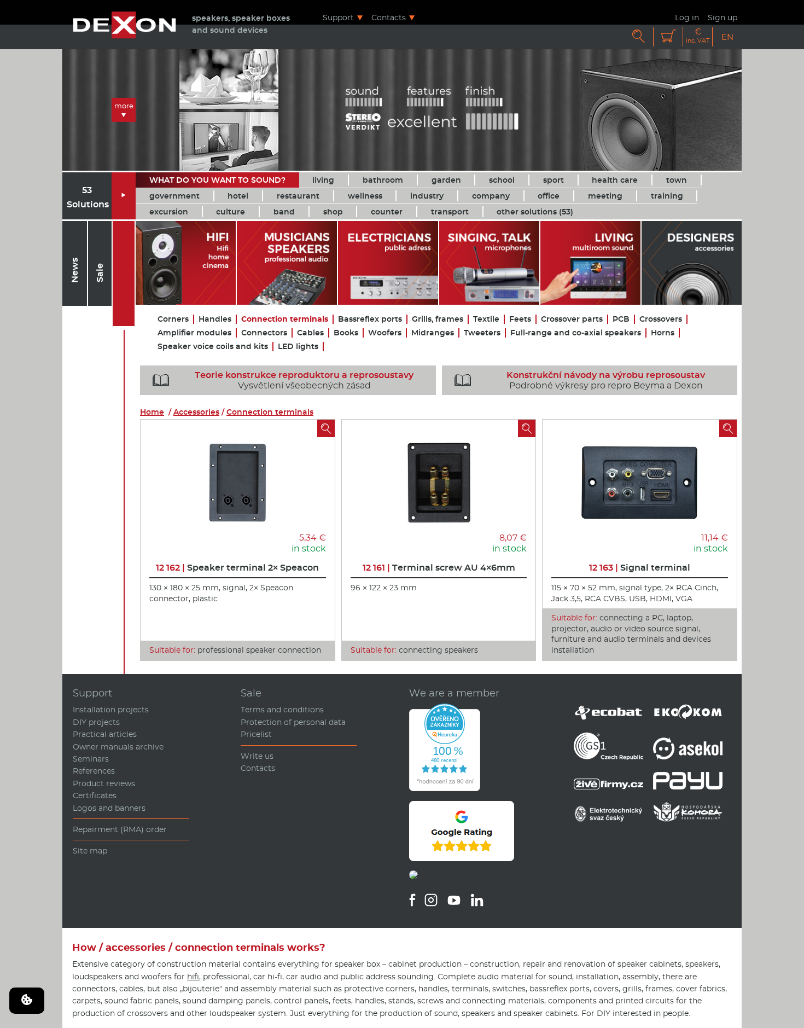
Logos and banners (109, 808)
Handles (215, 319)
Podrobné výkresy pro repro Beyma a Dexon (580, 380)
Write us (257, 756)
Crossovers (660, 319)
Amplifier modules (194, 333)
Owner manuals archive (118, 747)
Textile (486, 319)
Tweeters (482, 333)
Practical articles (105, 734)
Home (152, 412)
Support (338, 17)
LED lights (298, 346)
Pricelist (256, 734)
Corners (173, 319)
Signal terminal (639, 567)
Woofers (384, 333)
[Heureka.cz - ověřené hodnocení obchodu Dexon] (444, 788)
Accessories (196, 412)
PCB (621, 319)
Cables (310, 333)
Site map (90, 851)
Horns (662, 333)
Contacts (388, 17)
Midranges (432, 333)
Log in (687, 17)
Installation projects (111, 710)
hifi (193, 976)
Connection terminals (284, 319)
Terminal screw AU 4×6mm (439, 567)
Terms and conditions (282, 710)
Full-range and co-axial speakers (575, 333)
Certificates (94, 795)
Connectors (264, 333)
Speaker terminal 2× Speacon (237, 567)
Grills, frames (437, 319)
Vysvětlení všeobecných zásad (283, 380)
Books (346, 333)
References (94, 771)
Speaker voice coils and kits (213, 346)
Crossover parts (572, 319)
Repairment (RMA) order (120, 829)
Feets (520, 319)
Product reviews (104, 783)
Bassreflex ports (370, 319)
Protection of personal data (293, 722)
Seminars (91, 759)
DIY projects (96, 722)
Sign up (722, 17)
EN (727, 37)
